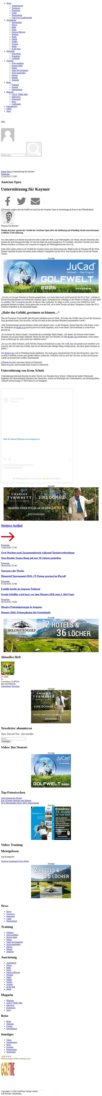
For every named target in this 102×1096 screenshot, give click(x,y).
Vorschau (15, 686)
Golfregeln (16, 104)
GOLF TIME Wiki (20, 94)
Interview (10, 1005)
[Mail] (35, 207)
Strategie (15, 80)
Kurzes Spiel (17, 65)
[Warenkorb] (2, 124)
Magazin (10, 92)
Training (9, 61)
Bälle (14, 27)
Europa (15, 87)
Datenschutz (11, 1049)
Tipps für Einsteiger (20, 70)
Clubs (14, 13)
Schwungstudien (19, 73)
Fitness (15, 75)
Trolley (15, 42)
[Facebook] (8, 207)
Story (14, 101)
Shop (8, 111)
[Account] (7, 141)
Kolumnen (16, 99)
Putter (14, 37)
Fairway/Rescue (18, 32)
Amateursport (17, 6)
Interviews (16, 97)
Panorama (16, 10)
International (17, 89)
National (15, 85)
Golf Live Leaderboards (22, 18)
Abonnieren (6, 686)
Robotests (10, 51)
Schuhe (15, 44)
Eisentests (16, 56)
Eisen (14, 30)
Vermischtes (17, 22)
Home (3, 171)
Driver (14, 25)
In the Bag (16, 49)
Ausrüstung (11, 20)
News (8, 3)
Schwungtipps (18, 63)
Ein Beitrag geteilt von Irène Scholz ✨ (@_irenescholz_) (37, 478)
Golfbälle (16, 58)
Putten (14, 68)
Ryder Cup (21, 327)
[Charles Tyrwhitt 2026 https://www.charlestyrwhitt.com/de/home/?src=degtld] (51, 504)
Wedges (15, 34)
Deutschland (17, 15)
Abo (3, 121)
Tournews (16, 8)
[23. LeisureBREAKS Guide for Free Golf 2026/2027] (51, 823)
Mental (15, 77)
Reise (8, 82)
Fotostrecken (11, 106)
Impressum (11, 1052)
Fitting (14, 39)
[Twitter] (22, 207)
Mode (14, 46)
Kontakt (9, 1047)
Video (8, 109)
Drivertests (16, 54)
